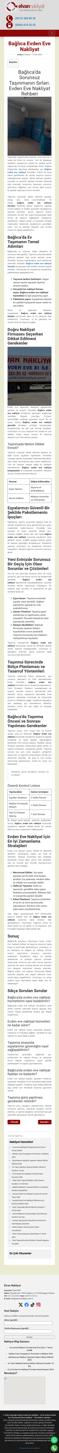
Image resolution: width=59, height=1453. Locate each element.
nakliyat (27, 55)
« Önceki (14, 1122)
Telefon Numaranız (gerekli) (16, 1328)
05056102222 (31, 1296)
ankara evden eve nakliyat (29, 1448)
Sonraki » (44, 1122)
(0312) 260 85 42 (25, 18)
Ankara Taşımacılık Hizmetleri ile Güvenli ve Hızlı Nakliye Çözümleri (29, 1222)
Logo (25, 6)
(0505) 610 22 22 (25, 24)
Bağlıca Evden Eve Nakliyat (29, 46)
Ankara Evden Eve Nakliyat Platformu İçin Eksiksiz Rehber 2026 (28, 1202)
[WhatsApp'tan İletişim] (54, 1440)
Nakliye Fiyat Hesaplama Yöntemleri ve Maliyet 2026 (31, 1354)
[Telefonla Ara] (54, 1448)
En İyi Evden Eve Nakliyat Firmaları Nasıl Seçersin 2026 (31, 1369)
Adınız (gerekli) (10, 1320)
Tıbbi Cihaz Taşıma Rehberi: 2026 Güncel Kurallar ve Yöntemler (28, 1182)
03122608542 (14, 1296)
